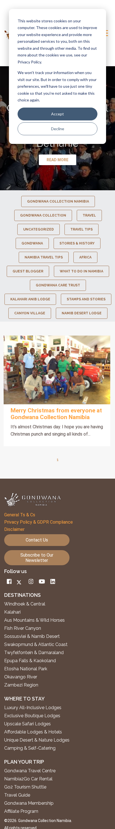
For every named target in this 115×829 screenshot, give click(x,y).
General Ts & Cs (19, 514)
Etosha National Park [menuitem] (25, 668)
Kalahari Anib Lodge (30, 299)
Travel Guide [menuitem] (17, 795)
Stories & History (77, 243)
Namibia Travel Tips (44, 257)
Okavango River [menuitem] (20, 677)
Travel (89, 215)
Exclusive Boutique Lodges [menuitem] (32, 715)
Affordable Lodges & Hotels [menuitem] (33, 732)
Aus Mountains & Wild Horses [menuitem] (34, 620)
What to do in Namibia (81, 271)
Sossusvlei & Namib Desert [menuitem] (32, 636)
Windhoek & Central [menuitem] (24, 604)
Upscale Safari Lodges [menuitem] (27, 723)
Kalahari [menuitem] (12, 612)
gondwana (32, 243)
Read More (57, 370)
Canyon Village (29, 313)
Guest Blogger (28, 271)
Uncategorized (38, 229)
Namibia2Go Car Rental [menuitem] (28, 779)
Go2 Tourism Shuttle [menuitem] (25, 787)
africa (85, 257)
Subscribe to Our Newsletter (36, 557)
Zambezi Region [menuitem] (21, 685)
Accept (57, 113)
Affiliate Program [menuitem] (21, 811)
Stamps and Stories (86, 299)
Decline (57, 128)
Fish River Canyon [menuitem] (22, 628)
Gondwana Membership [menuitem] (29, 803)
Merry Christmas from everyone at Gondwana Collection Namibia (56, 414)
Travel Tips (81, 229)
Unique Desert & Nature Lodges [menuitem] (37, 740)
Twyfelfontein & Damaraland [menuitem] (34, 652)
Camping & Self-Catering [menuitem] (30, 748)
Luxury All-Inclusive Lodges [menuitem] (32, 707)
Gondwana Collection (43, 215)
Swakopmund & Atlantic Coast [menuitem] (36, 644)
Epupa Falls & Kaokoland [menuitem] (30, 660)
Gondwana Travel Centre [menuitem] (30, 770)
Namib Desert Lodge (82, 313)
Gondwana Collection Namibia (58, 201)
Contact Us (37, 540)
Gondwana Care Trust (58, 285)
